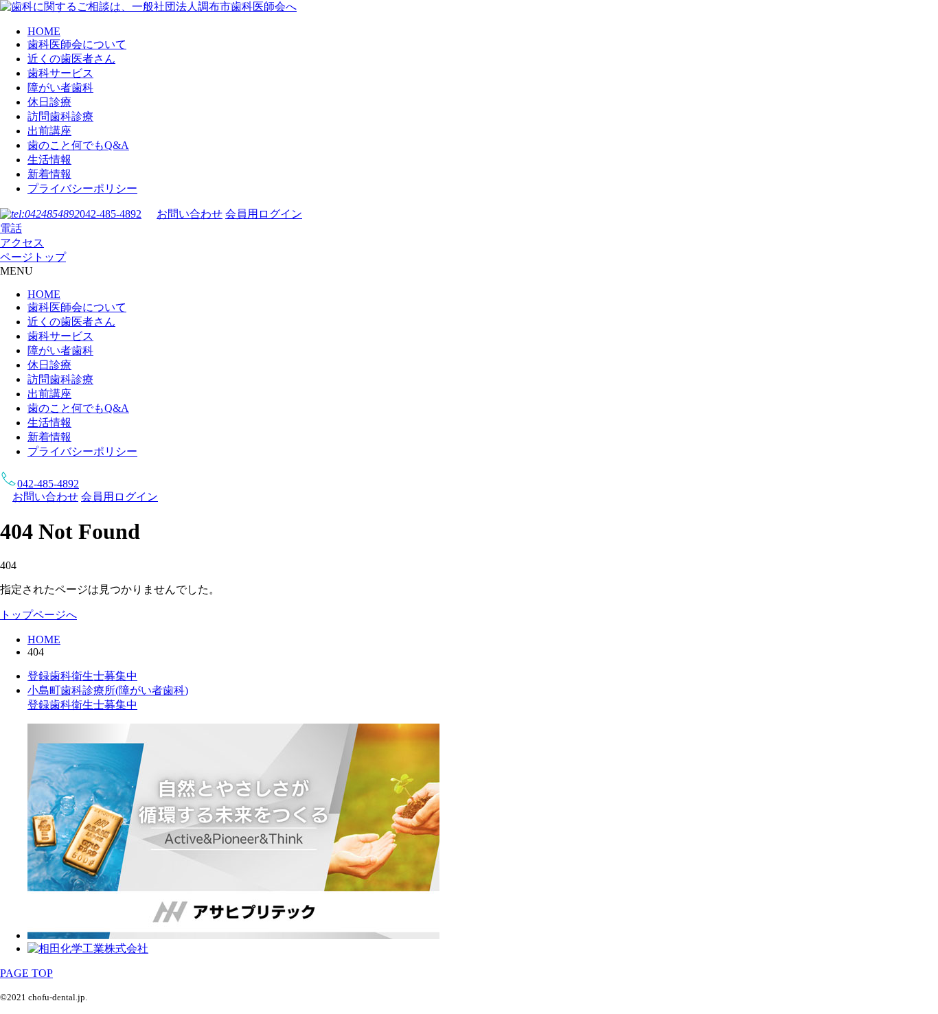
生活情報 (49, 159)
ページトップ (33, 257)
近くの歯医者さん (71, 59)
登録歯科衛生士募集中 (82, 676)
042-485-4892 (110, 214)
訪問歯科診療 (60, 116)
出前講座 (49, 131)
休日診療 (49, 102)
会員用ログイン (263, 214)
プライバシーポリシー (82, 188)
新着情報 (49, 174)
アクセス (22, 243)
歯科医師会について (76, 44)
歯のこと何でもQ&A (78, 145)
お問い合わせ (189, 214)
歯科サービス (60, 73)
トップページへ (38, 615)
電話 (11, 228)
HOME (43, 31)
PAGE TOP (26, 973)
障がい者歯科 (60, 87)
